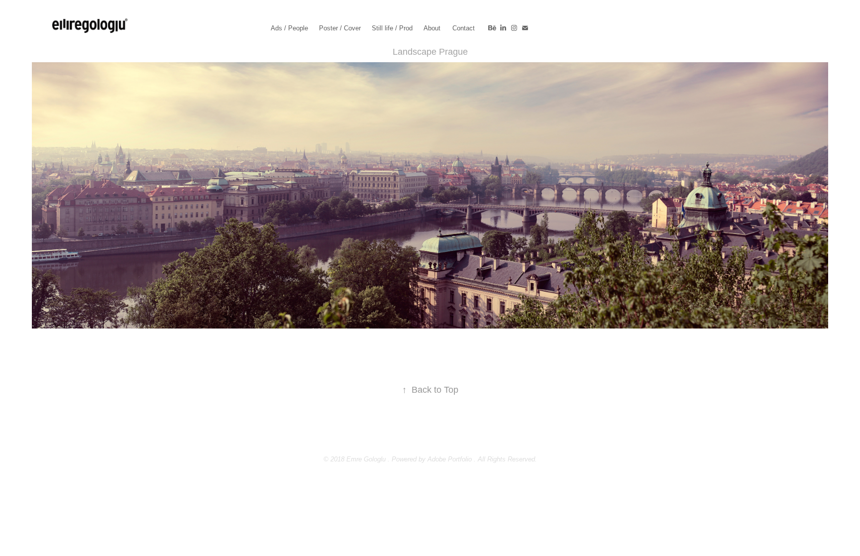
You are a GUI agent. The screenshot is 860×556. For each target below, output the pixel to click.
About (432, 28)
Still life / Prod (392, 28)
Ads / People (289, 28)
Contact (463, 28)
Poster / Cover (340, 28)
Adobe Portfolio (450, 459)
